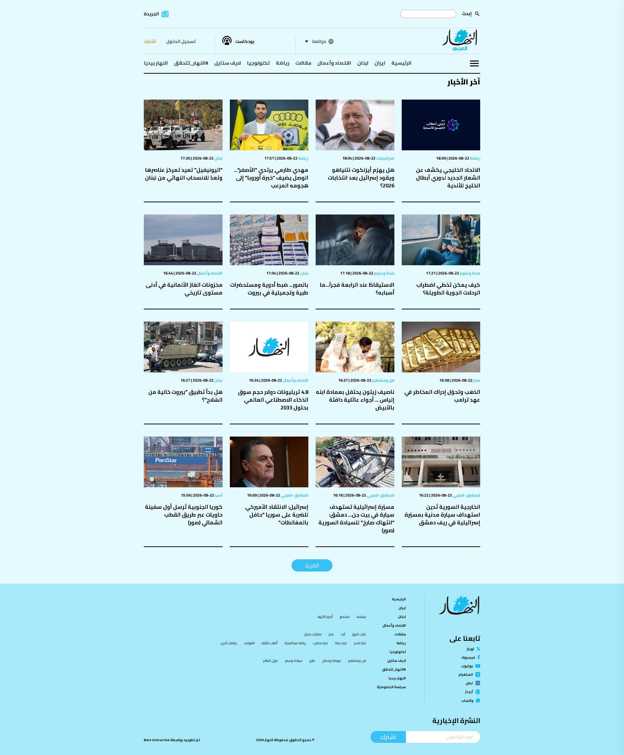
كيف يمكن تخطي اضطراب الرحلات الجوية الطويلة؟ (448, 289)
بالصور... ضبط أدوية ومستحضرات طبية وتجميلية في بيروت (269, 289)
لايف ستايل (227, 62)
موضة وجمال (331, 660)
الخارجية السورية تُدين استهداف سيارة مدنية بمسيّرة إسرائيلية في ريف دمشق (442, 515)
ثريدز (469, 691)
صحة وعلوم (469, 273)
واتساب (467, 700)
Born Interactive (157, 740)
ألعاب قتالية (269, 643)
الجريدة (151, 14)
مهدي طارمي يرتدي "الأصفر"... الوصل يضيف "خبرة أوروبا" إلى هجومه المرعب (271, 178)
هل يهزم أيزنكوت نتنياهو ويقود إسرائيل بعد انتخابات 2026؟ (361, 178)
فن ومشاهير (382, 380)
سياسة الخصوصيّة (391, 687)
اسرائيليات (384, 158)
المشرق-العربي (466, 495)
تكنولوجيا (258, 62)
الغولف (249, 643)
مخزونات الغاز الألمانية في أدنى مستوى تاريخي (184, 289)
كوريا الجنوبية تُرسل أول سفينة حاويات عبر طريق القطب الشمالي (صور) (184, 515)
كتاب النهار (359, 634)
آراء (343, 634)
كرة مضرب (320, 643)
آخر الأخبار (464, 82)
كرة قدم (360, 643)
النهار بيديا (156, 62)
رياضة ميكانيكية (295, 643)
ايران (379, 62)
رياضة (282, 62)
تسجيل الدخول (180, 41)
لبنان (362, 62)
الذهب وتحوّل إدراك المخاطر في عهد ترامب (442, 396)
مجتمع (345, 616)
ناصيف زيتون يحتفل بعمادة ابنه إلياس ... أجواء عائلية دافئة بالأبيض (355, 400)
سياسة (361, 616)
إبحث (467, 14)
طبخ (312, 660)
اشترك (150, 41)
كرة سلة (341, 643)
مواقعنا (319, 41)
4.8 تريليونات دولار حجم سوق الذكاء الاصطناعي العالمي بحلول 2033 (273, 400)
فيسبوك (468, 657)
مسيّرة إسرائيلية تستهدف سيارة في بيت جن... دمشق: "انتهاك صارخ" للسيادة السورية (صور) (356, 518)
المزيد (312, 565)
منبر (476, 380)
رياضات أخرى (228, 643)
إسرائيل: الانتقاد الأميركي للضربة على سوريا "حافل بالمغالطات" (276, 515)
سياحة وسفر (293, 660)
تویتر (470, 648)
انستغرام (465, 674)
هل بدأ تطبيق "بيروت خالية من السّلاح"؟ (185, 396)
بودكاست (244, 41)
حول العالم (270, 660)
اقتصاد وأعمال (334, 62)
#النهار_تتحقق (191, 62)
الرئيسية (401, 62)
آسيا (218, 495)
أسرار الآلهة (325, 616)
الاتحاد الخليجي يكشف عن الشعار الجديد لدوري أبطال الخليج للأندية (448, 178)
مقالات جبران (313, 634)
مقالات (303, 62)
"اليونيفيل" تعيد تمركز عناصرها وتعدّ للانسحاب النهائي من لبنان (184, 174)
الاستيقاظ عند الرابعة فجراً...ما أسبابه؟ (357, 289)
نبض (469, 683)
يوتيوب (467, 665)
